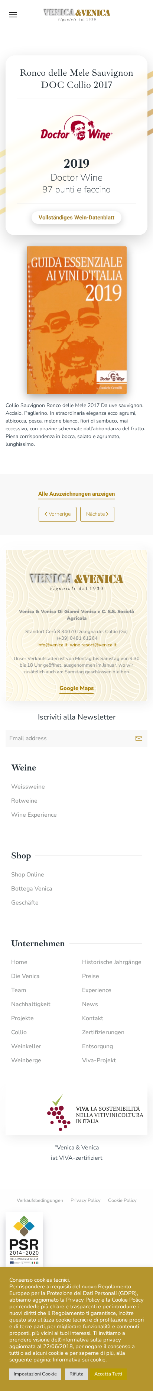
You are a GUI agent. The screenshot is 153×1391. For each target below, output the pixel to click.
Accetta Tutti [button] (108, 1374)
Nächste (95, 513)
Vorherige (60, 513)
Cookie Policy (122, 1200)
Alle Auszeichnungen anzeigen (76, 494)
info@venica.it (53, 645)
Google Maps (76, 688)
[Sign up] (138, 738)
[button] (13, 15)
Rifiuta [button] (76, 1374)
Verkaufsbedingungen (40, 1200)
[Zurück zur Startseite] (76, 15)
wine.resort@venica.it (93, 645)
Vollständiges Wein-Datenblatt (76, 217)
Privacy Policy (86, 1200)
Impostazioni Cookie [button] (35, 1374)
